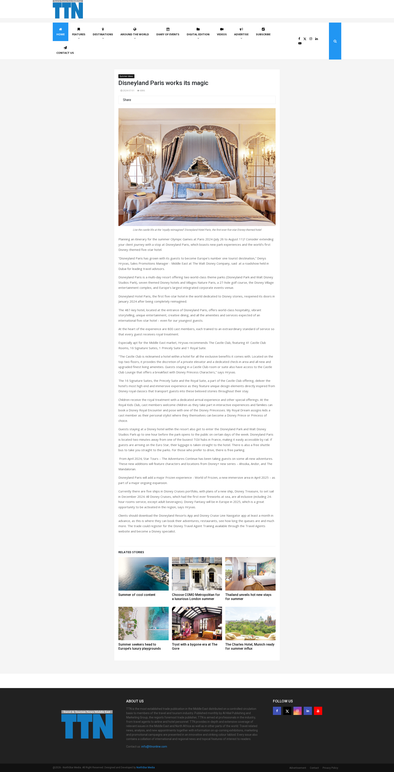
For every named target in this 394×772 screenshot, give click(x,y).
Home (60, 34)
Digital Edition (198, 34)
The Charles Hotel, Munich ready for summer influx (249, 646)
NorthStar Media (145, 767)
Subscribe (263, 34)
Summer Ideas (126, 76)
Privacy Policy (330, 767)
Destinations (103, 34)
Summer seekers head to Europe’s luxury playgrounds (139, 646)
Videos (222, 34)
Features (78, 34)
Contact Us (65, 53)
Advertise (241, 34)
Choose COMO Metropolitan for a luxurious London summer (196, 597)
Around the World (134, 34)
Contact (314, 767)
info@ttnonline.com (154, 746)
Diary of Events (167, 34)
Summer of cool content (136, 595)
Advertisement (297, 767)
